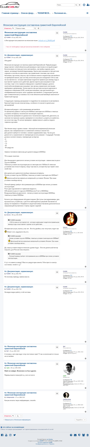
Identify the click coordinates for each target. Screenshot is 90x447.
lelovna (65, 227)
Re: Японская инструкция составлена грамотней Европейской (20, 347)
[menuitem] (84, 5)
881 (71, 231)
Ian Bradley (50, 439)
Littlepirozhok (67, 399)
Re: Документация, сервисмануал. (18, 55)
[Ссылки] (87, 13)
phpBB (41, 441)
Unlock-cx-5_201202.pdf (46, 40)
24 (70, 350)
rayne (64, 375)
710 (71, 379)
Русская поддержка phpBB (45, 442)
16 (70, 403)
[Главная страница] (9, 4)
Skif (64, 346)
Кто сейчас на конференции (13, 427)
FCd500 (65, 32)
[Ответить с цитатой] (57, 32)
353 (71, 36)
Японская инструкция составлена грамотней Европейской (34, 24)
